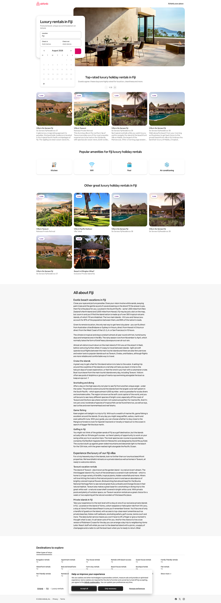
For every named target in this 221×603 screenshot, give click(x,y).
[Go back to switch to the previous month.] (44, 50)
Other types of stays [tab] (44, 553)
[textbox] (50, 44)
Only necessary (110, 589)
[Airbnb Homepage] (42, 3)
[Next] (115, 87)
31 (44, 84)
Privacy (55, 599)
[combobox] (60, 36)
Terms (62, 599)
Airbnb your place (175, 3)
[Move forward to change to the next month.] (71, 50)
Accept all (84, 589)
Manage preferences (137, 589)
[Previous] (106, 87)
